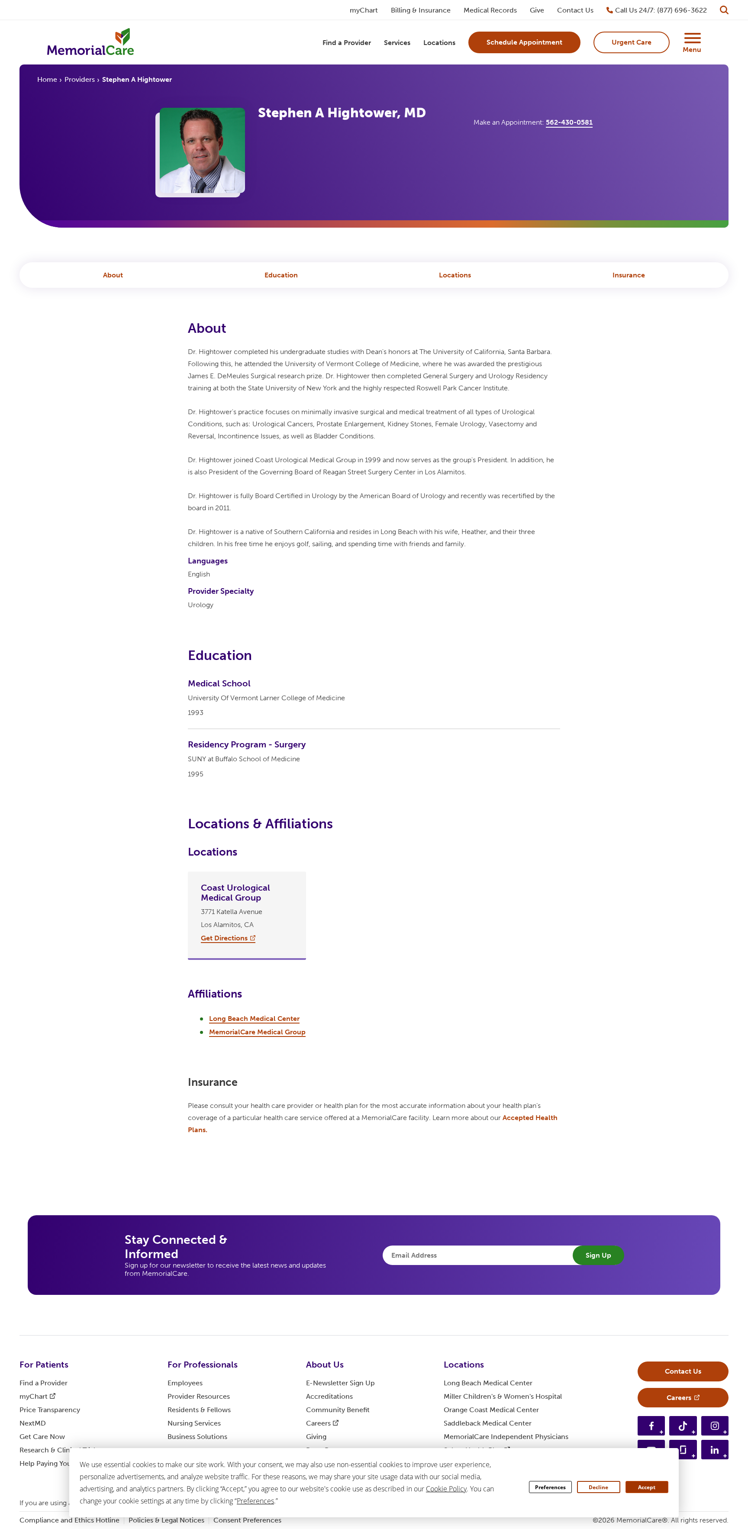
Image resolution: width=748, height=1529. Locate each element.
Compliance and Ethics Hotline (69, 1520)
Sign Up (598, 1255)
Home (47, 79)
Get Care (42, 1436)
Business (197, 1436)
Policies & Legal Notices (166, 1520)
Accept (646, 1487)
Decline (598, 1487)
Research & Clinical (58, 1450)
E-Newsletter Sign (340, 1383)
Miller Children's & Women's (503, 1396)
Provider (199, 1396)
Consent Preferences (247, 1520)
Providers (79, 79)
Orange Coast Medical (491, 1410)
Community (338, 1410)
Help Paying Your (52, 1463)
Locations (455, 275)
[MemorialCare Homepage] (90, 42)
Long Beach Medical (488, 1383)
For (43, 1364)
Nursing (194, 1423)
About (113, 275)
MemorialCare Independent (506, 1436)
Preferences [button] (255, 1501)
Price (49, 1410)
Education (281, 275)
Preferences (550, 1487)
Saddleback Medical (488, 1423)
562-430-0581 (569, 122)
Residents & (199, 1410)
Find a (43, 1383)
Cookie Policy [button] (446, 1489)
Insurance (629, 275)
